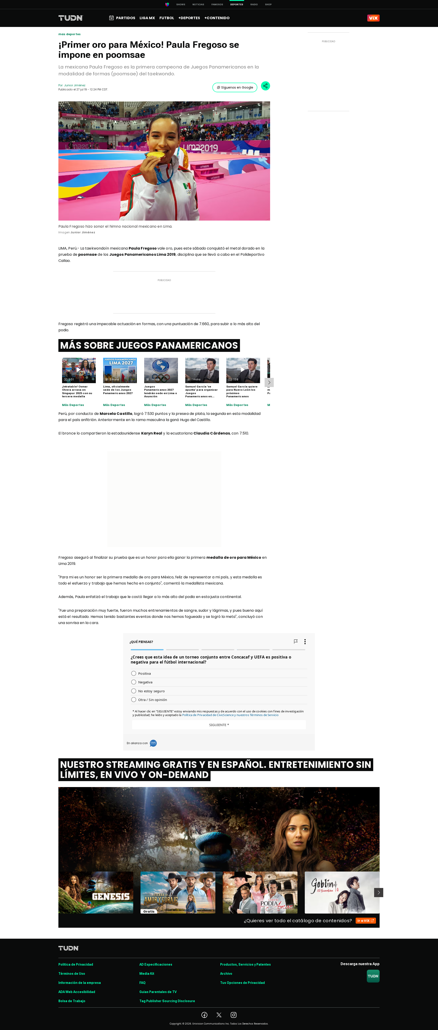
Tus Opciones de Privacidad (242, 983)
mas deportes (69, 34)
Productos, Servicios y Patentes (245, 964)
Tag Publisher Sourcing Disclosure (167, 1001)
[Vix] (373, 18)
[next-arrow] (269, 382)
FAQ (142, 983)
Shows (180, 4)
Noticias (198, 4)
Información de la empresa (79, 983)
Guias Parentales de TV (158, 992)
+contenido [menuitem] (216, 18)
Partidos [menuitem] (125, 18)
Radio (254, 4)
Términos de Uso (71, 973)
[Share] (265, 85)
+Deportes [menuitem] (189, 18)
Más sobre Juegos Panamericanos (149, 345)
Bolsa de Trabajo (71, 1001)
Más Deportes (73, 405)
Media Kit (146, 973)
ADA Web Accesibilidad (76, 992)
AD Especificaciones (155, 964)
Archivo (226, 973)
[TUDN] (70, 18)
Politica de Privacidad (75, 964)
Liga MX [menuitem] (147, 18)
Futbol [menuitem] (166, 18)
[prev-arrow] (55, 892)
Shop (268, 4)
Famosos (217, 4)
